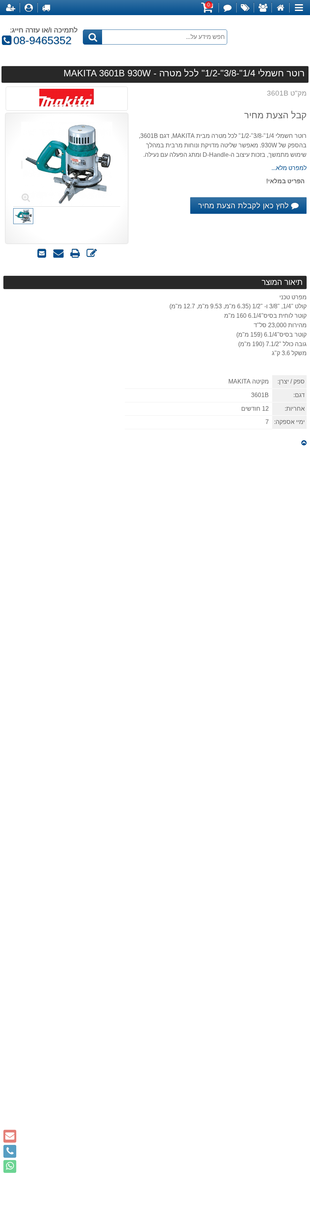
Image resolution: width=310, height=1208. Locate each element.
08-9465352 (38, 40)
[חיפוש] (92, 37)
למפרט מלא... (289, 168)
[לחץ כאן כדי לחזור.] (304, 443)
